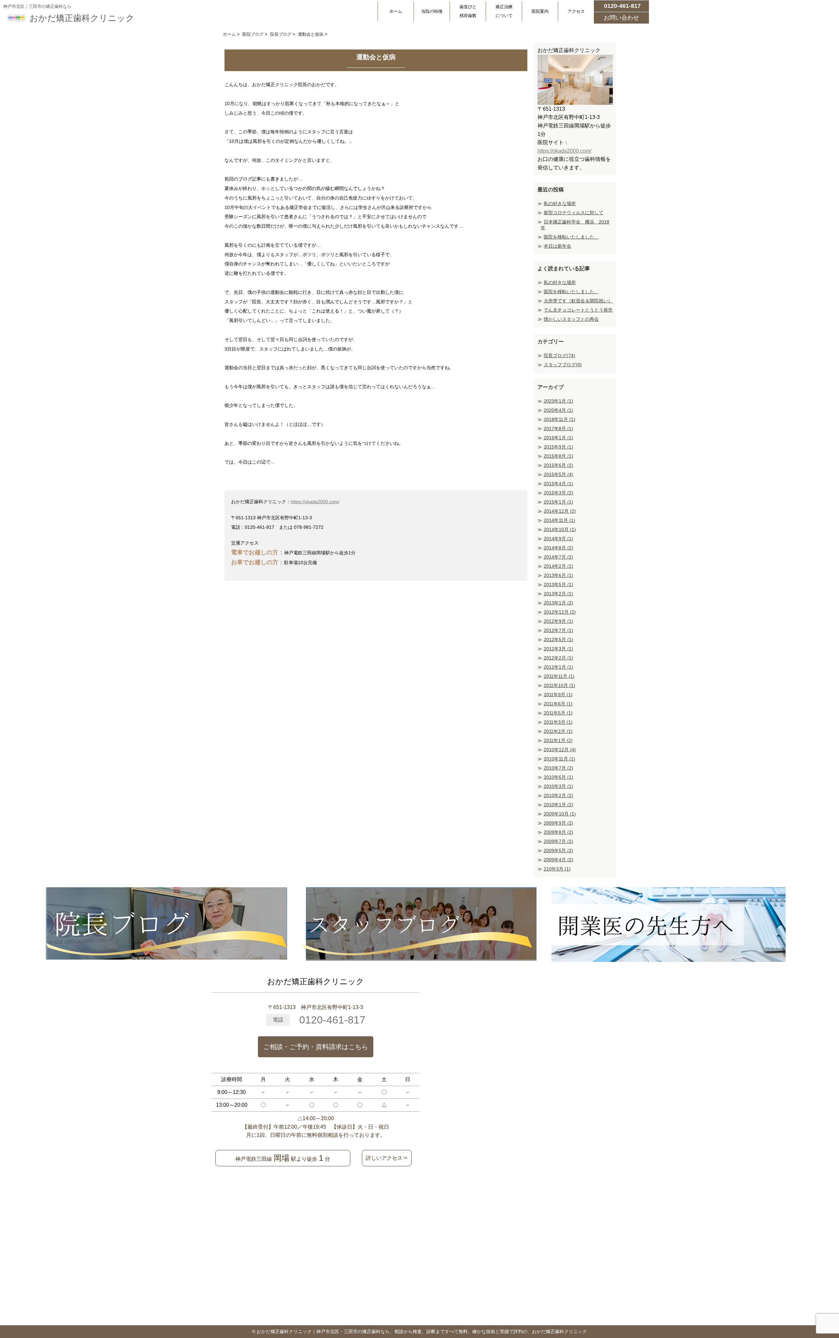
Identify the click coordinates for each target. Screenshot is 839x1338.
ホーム (395, 11)
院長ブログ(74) (559, 355)
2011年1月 (558, 740)
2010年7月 (558, 768)
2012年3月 (558, 648)
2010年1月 (558, 804)
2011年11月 (559, 676)
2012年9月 (558, 621)
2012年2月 (558, 657)
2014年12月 (560, 511)
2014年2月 (558, 566)
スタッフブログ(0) (563, 364)
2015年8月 (558, 456)
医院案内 (540, 11)
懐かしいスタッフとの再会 (571, 319)
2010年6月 (558, 777)
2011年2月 (558, 731)
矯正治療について (504, 11)
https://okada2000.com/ (315, 501)
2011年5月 (558, 713)
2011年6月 (558, 703)
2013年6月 (558, 575)
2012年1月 (558, 667)
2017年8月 (558, 428)
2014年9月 (558, 538)
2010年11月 (559, 758)
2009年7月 (558, 841)
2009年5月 (558, 850)
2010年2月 (558, 795)
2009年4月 (558, 859)
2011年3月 (558, 722)
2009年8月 (558, 832)
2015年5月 (558, 474)
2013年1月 (558, 602)
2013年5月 (558, 584)
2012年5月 (558, 639)
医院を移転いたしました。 (571, 236)
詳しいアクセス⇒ (387, 1158)
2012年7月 (558, 630)
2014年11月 (559, 520)
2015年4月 (558, 483)
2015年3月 (558, 492)
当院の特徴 (431, 11)
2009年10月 (560, 813)
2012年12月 (560, 612)
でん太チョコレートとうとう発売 (578, 310)
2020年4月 (558, 410)
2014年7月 (558, 557)
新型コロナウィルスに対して (573, 212)
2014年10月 (560, 529)
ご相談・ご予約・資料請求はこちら (315, 1046)
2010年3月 (558, 786)
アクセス (576, 11)
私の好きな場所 (560, 203)
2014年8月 (558, 547)
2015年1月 (558, 502)
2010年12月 (560, 749)
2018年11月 (559, 419)
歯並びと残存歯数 (468, 11)
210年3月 (557, 868)
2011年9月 (558, 694)
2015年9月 (558, 446)
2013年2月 (558, 593)
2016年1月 (558, 437)
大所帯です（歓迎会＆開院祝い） (578, 300)
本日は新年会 (557, 246)
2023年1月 (558, 401)
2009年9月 (558, 823)
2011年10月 (559, 685)
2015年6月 (558, 465)
